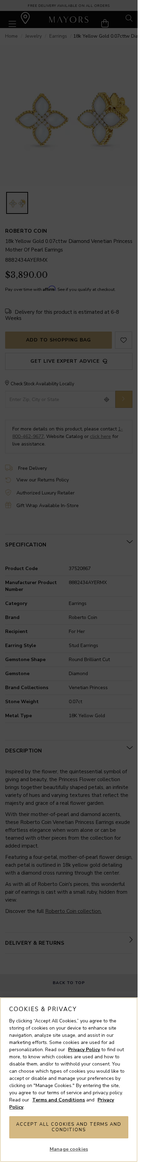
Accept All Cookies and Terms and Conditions (68, 1127)
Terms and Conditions (58, 1100)
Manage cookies (69, 1149)
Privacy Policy (84, 1049)
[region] (69, 1079)
